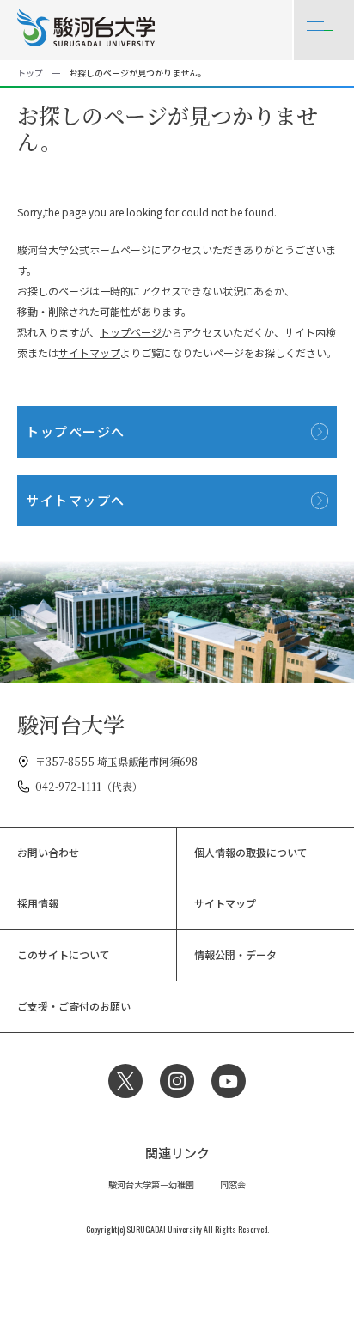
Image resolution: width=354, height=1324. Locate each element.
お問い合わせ (48, 852)
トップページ (131, 332)
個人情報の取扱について (251, 852)
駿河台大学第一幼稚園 (151, 1184)
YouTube (228, 1081)
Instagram (177, 1081)
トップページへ (75, 431)
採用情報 (37, 903)
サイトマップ (89, 352)
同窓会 (233, 1184)
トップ (30, 72)
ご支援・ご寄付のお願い (74, 1006)
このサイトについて (63, 954)
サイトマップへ (75, 500)
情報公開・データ (235, 954)
